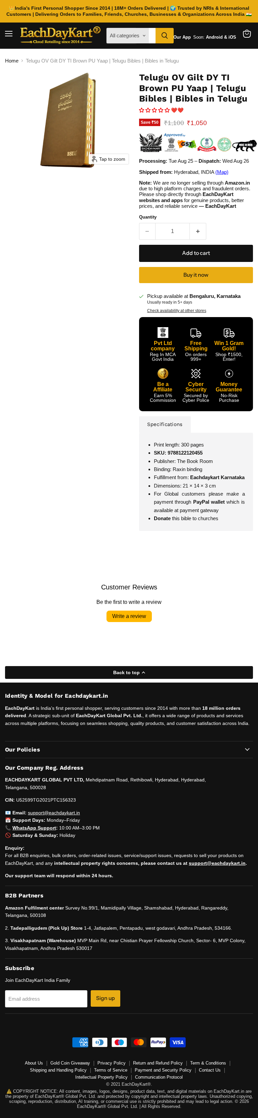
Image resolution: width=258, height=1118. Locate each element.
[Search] (165, 35)
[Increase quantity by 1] (198, 231)
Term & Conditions (208, 1063)
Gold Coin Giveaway (70, 1063)
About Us (34, 1063)
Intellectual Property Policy (101, 1077)
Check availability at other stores (176, 310)
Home (11, 61)
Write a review (129, 616)
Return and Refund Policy (158, 1063)
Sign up (105, 998)
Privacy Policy (111, 1063)
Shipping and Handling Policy (58, 1070)
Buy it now (195, 275)
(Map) (221, 172)
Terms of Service (110, 1070)
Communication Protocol (159, 1077)
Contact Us (210, 1070)
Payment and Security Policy (163, 1070)
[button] (155, 110)
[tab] (165, 424)
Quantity (148, 217)
